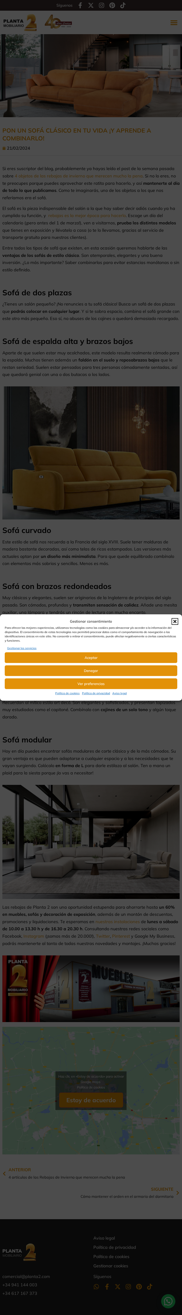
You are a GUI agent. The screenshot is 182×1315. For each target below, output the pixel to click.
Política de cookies (67, 693)
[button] (175, 621)
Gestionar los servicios (21, 648)
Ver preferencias (91, 683)
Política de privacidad (96, 693)
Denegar (91, 670)
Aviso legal (119, 693)
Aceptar (91, 657)
